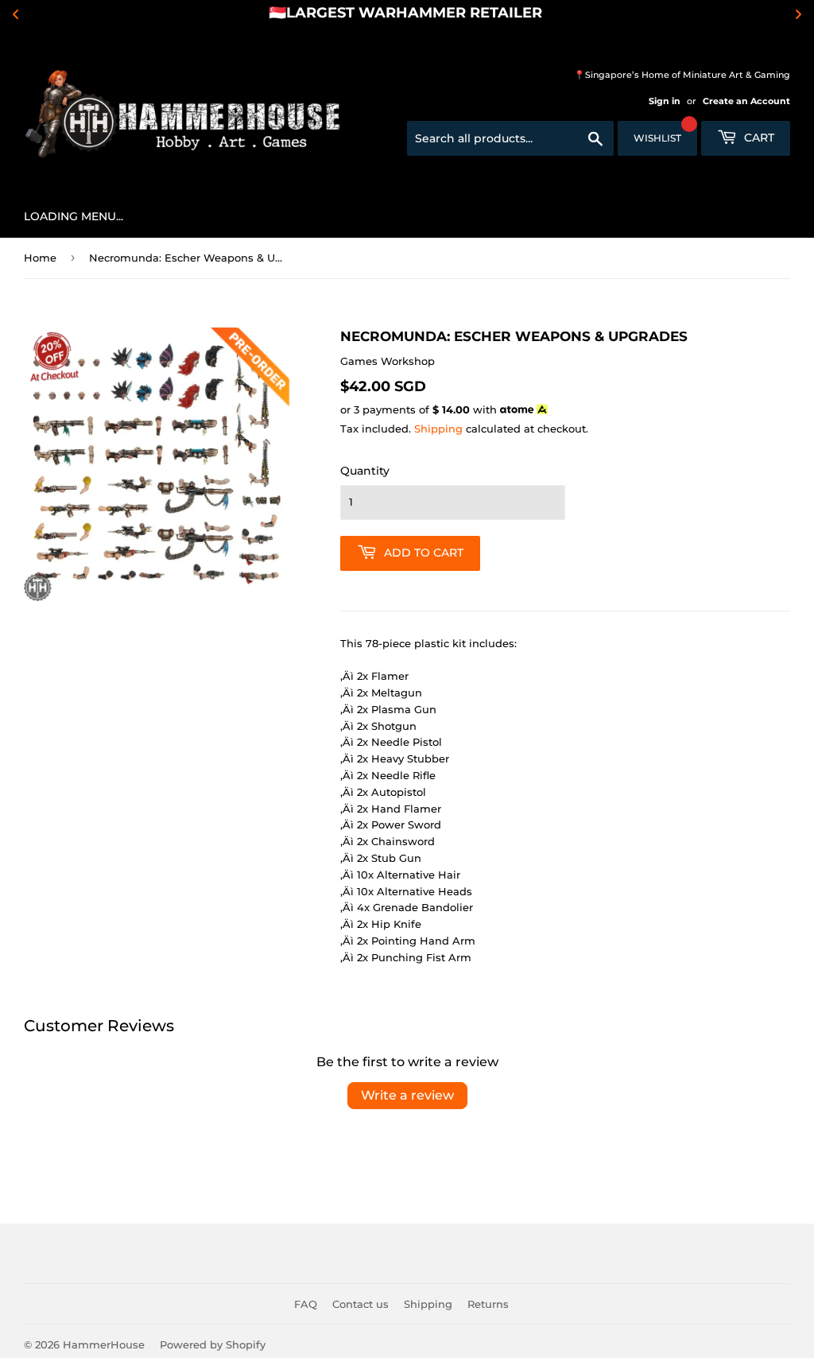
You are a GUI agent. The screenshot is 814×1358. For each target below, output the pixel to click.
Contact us (360, 1304)
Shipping (438, 428)
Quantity (365, 471)
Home (40, 257)
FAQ (305, 1304)
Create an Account (746, 101)
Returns (488, 1304)
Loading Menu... (73, 216)
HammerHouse (104, 1344)
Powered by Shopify (213, 1344)
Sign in (664, 101)
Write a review (407, 1095)
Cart (757, 137)
